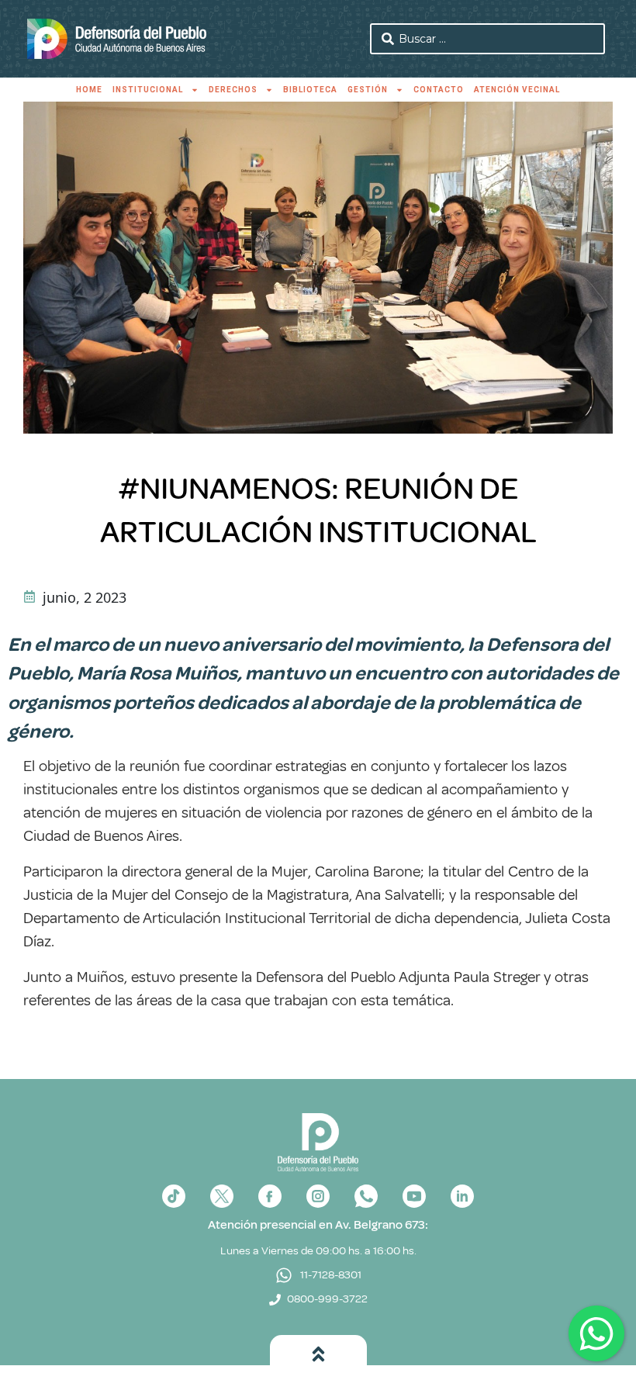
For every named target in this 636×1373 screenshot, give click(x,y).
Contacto (438, 89)
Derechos (233, 89)
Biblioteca (310, 89)
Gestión (367, 89)
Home (89, 89)
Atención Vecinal (517, 89)
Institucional (147, 89)
